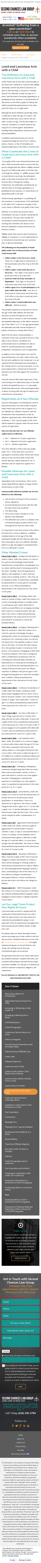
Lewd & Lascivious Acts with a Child (17, 1091)
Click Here (25, 31)
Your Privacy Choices (19, 1454)
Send (20, 1387)
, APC (26, 942)
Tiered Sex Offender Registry (17, 1144)
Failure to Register (13, 1039)
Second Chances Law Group (14, 942)
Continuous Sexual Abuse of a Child (18, 1033)
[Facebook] (13, 1426)
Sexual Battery (11, 1139)
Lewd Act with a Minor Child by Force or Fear (18, 1079)
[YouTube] (28, 1426)
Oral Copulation (11, 1112)
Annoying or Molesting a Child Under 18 (18, 1009)
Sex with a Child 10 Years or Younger (16, 1150)
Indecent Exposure (13, 1061)
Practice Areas (16, 54)
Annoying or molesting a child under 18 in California (18, 1174)
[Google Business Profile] (20, 1426)
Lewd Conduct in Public (15, 1085)
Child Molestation (12, 1022)
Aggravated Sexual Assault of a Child (18, 1002)
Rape (7, 1194)
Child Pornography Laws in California (16, 1162)
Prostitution (10, 1117)
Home (4, 54)
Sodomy (8, 1156)
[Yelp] (24, 1426)
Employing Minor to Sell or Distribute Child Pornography (17, 1200)
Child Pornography (13, 1027)
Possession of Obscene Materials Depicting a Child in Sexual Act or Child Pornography (19, 1209)
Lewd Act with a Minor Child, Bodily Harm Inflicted (17, 1072)
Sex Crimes (30, 54)
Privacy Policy (20, 1446)
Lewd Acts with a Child (14, 1066)
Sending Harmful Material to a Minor (18, 1133)
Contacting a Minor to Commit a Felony (18, 1188)
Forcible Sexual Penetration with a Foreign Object (19, 1045)
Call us (11, 31)
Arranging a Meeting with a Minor (16, 1016)
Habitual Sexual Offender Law (17, 1051)
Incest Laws (10, 1056)
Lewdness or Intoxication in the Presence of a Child (18, 1106)
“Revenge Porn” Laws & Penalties (19, 1127)
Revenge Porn (11, 1122)
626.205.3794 (32, 19)
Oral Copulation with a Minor (17, 1168)
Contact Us (20, 1442)
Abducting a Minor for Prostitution (14, 995)
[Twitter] (16, 1426)
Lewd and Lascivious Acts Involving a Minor (15, 1099)
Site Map (20, 1450)
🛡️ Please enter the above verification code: (18, 1355)
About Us (20, 1439)
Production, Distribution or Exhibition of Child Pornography (18, 1181)
